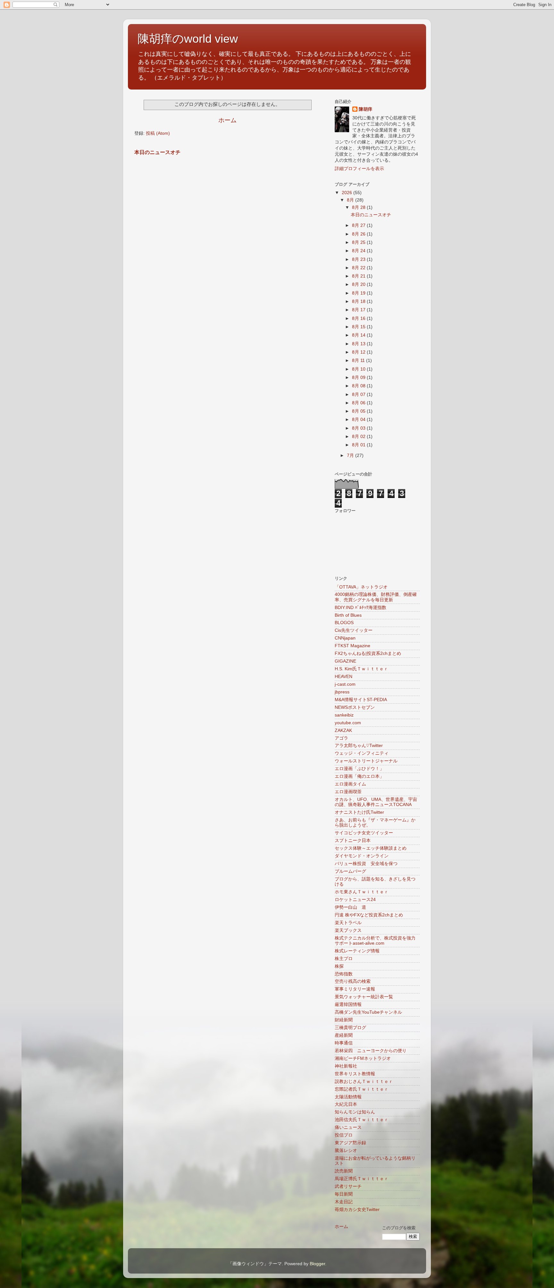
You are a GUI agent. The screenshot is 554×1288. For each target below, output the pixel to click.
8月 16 (359, 318)
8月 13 (359, 343)
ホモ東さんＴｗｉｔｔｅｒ (362, 891)
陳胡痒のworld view (188, 38)
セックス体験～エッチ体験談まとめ (371, 848)
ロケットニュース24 (355, 899)
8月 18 (359, 301)
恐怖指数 (344, 974)
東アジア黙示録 (350, 1142)
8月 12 (359, 352)
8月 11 (359, 360)
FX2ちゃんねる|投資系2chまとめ (368, 653)
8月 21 (359, 276)
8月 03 (359, 428)
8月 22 (359, 267)
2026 (347, 192)
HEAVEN (343, 676)
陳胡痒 (365, 109)
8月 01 (359, 444)
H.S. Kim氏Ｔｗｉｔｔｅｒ (361, 668)
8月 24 (359, 250)
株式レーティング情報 (357, 951)
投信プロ (344, 1135)
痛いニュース (348, 1127)
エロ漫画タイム (350, 784)
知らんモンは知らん (355, 1112)
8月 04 (359, 419)
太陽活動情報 (348, 1097)
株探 (339, 966)
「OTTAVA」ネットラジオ (361, 587)
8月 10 (359, 369)
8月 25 (359, 242)
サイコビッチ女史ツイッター (364, 832)
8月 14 (359, 335)
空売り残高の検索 (353, 981)
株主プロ (344, 958)
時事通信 (344, 1043)
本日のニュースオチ (157, 152)
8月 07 (359, 394)
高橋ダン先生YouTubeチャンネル (368, 1012)
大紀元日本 (346, 1104)
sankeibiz (344, 715)
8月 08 (359, 385)
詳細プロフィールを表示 (359, 168)
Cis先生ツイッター (354, 630)
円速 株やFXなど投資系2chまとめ (369, 915)
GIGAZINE (345, 661)
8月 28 (359, 207)
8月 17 (359, 309)
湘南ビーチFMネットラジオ (363, 1058)
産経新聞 (344, 1035)
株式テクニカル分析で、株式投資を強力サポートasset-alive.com (375, 941)
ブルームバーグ (350, 871)
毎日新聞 (344, 1194)
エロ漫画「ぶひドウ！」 (359, 768)
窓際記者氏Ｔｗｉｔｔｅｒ (362, 1089)
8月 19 (359, 293)
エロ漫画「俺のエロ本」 (359, 776)
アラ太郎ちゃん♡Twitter (359, 745)
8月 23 (359, 259)
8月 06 (359, 402)
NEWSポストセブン (355, 707)
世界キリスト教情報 (355, 1073)
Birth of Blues (348, 615)
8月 (351, 200)
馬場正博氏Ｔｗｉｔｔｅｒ (362, 1178)
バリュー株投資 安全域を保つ (366, 863)
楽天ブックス (348, 930)
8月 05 (359, 411)
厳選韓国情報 (348, 1004)
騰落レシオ (346, 1150)
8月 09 (359, 377)
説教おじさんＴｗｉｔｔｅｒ (364, 1081)
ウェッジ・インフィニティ (362, 753)
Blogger (317, 1263)
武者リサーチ (348, 1186)
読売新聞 (344, 1171)
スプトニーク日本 (353, 840)
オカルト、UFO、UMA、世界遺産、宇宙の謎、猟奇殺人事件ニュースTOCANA (376, 802)
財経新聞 (344, 1020)
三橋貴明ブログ (350, 1027)
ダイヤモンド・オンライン (362, 856)
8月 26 (359, 234)
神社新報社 (346, 1066)
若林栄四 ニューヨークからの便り (371, 1050)
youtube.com (348, 722)
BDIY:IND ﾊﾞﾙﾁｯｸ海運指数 (360, 607)
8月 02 (359, 436)
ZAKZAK (343, 730)
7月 (351, 455)
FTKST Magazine (352, 645)
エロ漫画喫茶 (348, 791)
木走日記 (344, 1201)
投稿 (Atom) (158, 133)
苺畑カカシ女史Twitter (357, 1209)
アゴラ (341, 738)
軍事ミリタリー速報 (355, 989)
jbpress (342, 692)
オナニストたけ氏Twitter (359, 812)
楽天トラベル (348, 922)
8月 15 (359, 326)
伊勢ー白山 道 (350, 907)
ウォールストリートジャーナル (366, 761)
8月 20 (359, 284)
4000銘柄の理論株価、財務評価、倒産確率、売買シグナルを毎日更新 (376, 597)
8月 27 (359, 225)
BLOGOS (344, 622)
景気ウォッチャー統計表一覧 (364, 996)
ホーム (227, 120)
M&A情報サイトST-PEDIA (361, 699)
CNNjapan (345, 638)
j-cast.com (345, 684)
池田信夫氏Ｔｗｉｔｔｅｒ (362, 1119)
